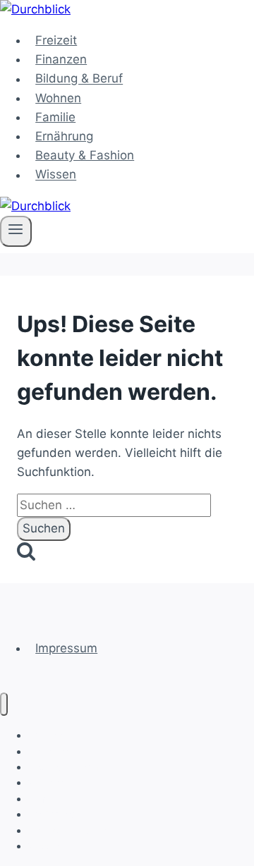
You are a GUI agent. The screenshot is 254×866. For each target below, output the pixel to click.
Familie (55, 117)
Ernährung (64, 136)
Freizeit (56, 40)
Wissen (55, 175)
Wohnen (58, 98)
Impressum (66, 648)
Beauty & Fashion (84, 155)
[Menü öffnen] (16, 231)
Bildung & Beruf (79, 79)
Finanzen (61, 59)
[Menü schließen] (4, 704)
